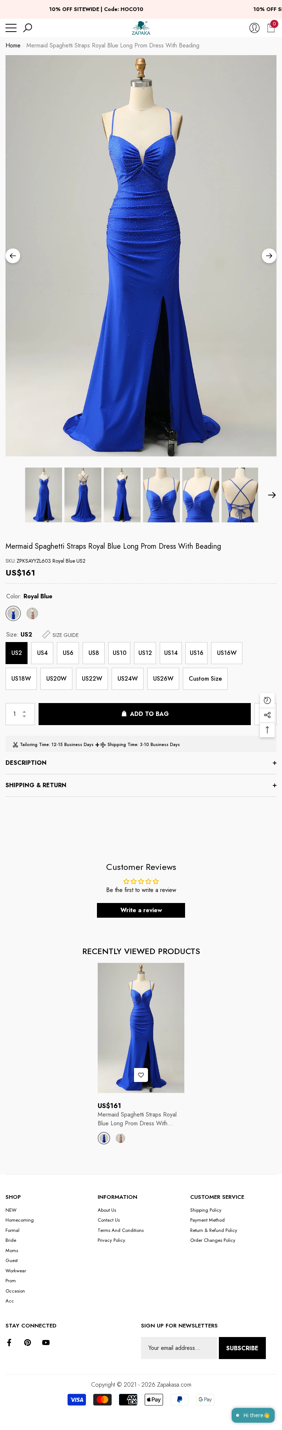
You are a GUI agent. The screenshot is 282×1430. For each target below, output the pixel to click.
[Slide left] (13, 255)
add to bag (149, 714)
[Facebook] (9, 1342)
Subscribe (242, 1348)
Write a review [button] (141, 910)
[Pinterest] (27, 1342)
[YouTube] (46, 1342)
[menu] (11, 27)
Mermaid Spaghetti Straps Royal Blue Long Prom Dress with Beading (113, 546)
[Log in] (254, 27)
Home (13, 45)
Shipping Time (122, 744)
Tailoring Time (34, 744)
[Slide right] (269, 255)
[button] (27, 27)
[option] (141, 255)
